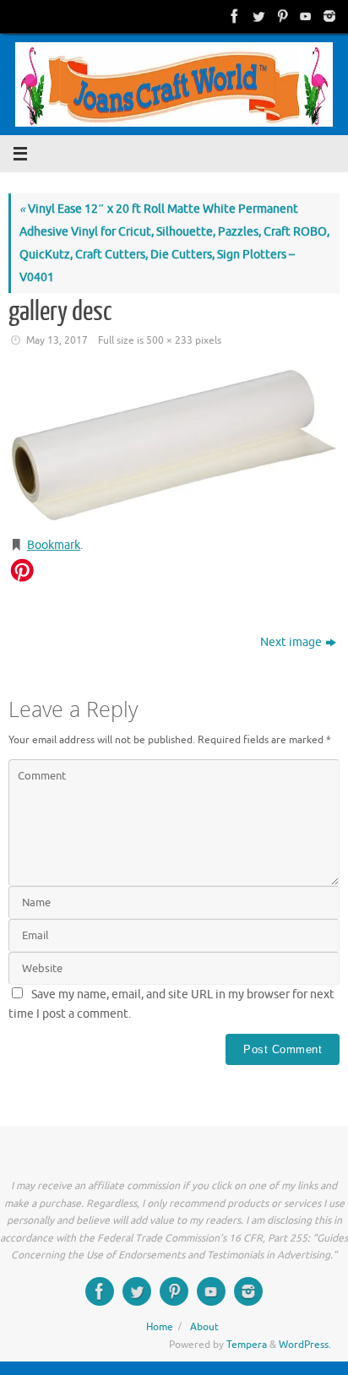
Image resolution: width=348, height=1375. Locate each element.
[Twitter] (257, 16)
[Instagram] (328, 16)
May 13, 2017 (57, 340)
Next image (291, 642)
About (204, 1327)
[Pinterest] (280, 16)
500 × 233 (169, 340)
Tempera (246, 1344)
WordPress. (305, 1344)
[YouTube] (304, 16)
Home (159, 1327)
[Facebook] (233, 16)
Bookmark (53, 545)
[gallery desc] (174, 445)
